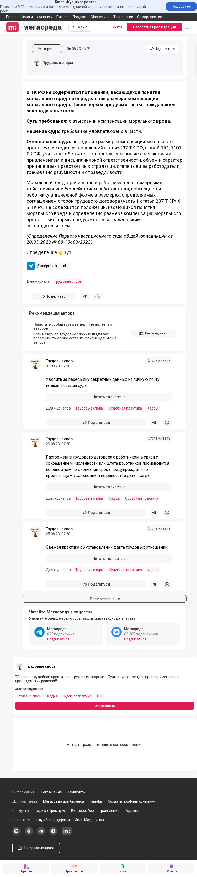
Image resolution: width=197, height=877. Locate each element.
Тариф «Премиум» (50, 810)
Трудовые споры (58, 63)
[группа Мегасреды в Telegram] (41, 834)
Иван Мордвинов (89, 820)
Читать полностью (109, 397)
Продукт (80, 17)
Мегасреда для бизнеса (63, 801)
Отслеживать (159, 360)
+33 (99, 696)
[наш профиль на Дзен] (53, 834)
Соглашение (51, 792)
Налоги (27, 17)
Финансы (44, 17)
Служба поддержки (53, 820)
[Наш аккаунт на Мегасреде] (67, 834)
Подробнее (181, 6)
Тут (67, 252)
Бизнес (62, 17)
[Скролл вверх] (6, 219)
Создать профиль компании (131, 801)
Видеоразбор (82, 810)
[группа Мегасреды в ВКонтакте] (16, 834)
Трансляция (109, 810)
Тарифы (96, 801)
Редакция (133, 810)
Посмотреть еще (105, 599)
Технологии (123, 17)
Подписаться (58, 639)
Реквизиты (76, 792)
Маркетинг (100, 17)
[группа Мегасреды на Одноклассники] (29, 834)
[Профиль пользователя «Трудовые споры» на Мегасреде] (36, 62)
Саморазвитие (149, 17)
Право (11, 17)
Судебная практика (125, 408)
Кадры (152, 408)
